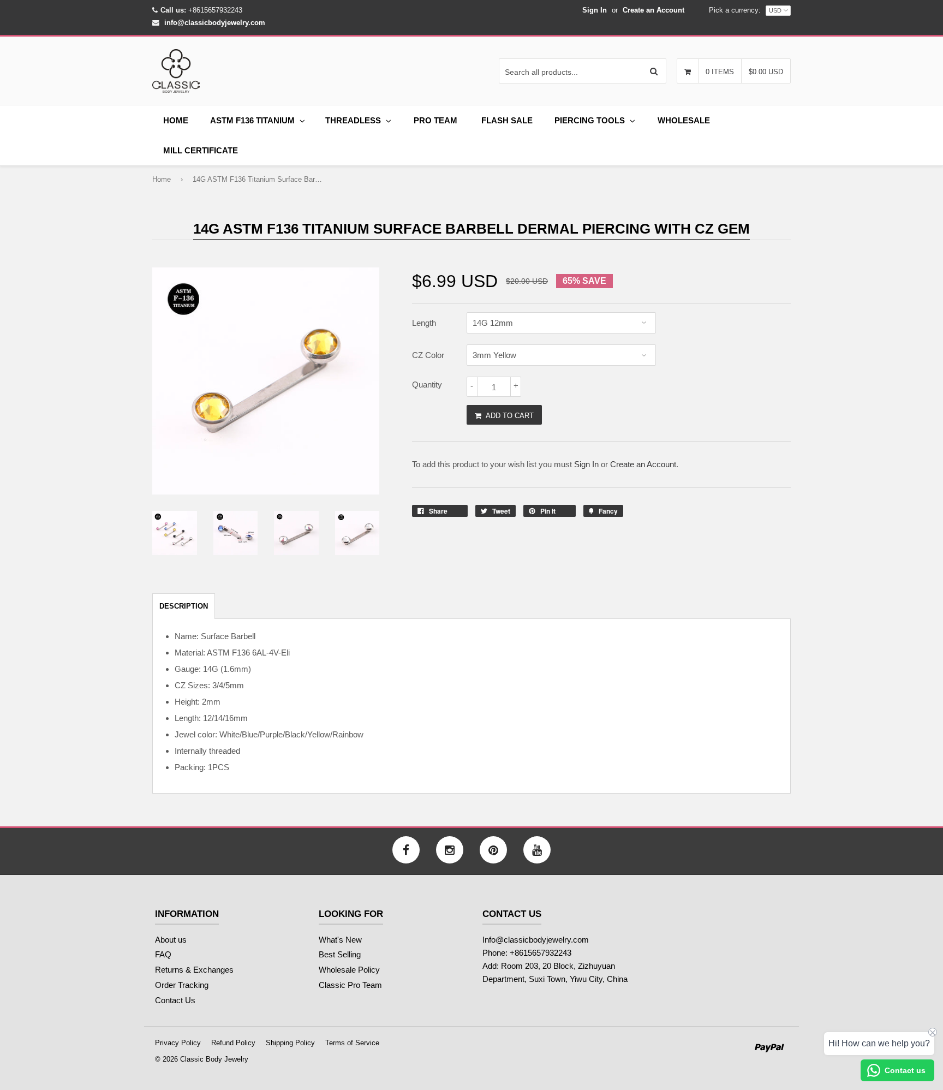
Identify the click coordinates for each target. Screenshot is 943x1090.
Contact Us (175, 1000)
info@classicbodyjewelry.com (214, 23)
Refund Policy (233, 1043)
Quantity (427, 384)
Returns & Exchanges (194, 969)
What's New (340, 939)
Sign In (594, 10)
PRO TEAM (435, 120)
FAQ (163, 954)
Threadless (353, 120)
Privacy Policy (178, 1043)
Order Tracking (181, 985)
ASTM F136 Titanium (252, 120)
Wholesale (684, 120)
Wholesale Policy (349, 969)
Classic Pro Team (350, 985)
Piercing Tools (589, 120)
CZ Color (428, 355)
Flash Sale (507, 120)
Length (424, 322)
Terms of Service (352, 1043)
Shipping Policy (290, 1043)
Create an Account (653, 10)
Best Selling (340, 954)
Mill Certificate (200, 150)
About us (171, 939)
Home (175, 120)
